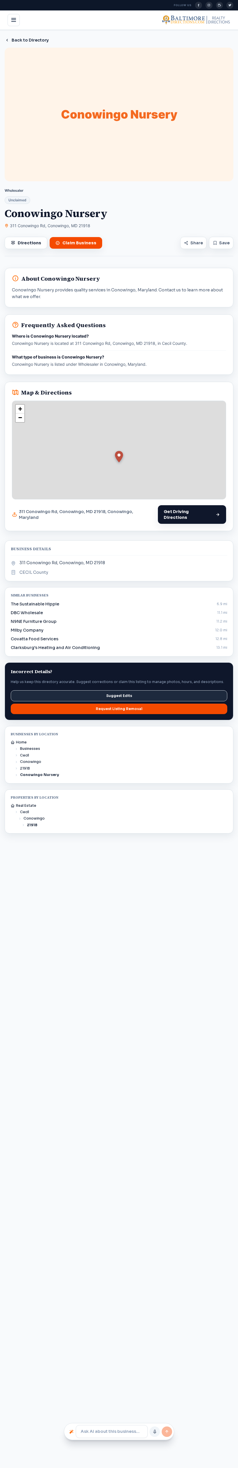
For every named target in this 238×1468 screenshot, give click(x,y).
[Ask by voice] (154, 1431)
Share (196, 242)
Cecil (24, 755)
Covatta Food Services (34, 638)
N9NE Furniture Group (34, 621)
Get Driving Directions (176, 514)
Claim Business (79, 242)
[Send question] (167, 1431)
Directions (29, 242)
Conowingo (30, 761)
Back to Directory (30, 40)
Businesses (30, 748)
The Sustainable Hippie (35, 604)
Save (224, 242)
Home (21, 742)
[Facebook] (198, 5)
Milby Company (27, 630)
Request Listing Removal (119, 709)
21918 (25, 768)
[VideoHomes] (219, 5)
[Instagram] (208, 5)
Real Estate (26, 805)
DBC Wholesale (27, 612)
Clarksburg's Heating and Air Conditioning (55, 647)
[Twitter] (229, 5)
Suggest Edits (119, 695)
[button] (119, 457)
